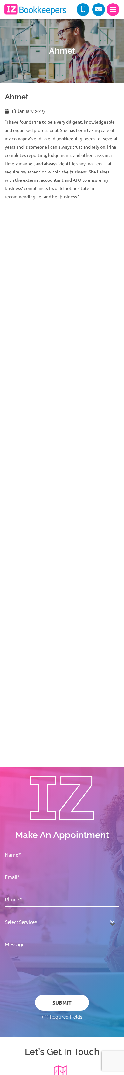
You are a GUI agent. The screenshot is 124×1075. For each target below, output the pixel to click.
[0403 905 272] (83, 9)
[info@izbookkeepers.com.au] (98, 9)
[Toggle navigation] (113, 9)
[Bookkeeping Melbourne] (35, 9)
